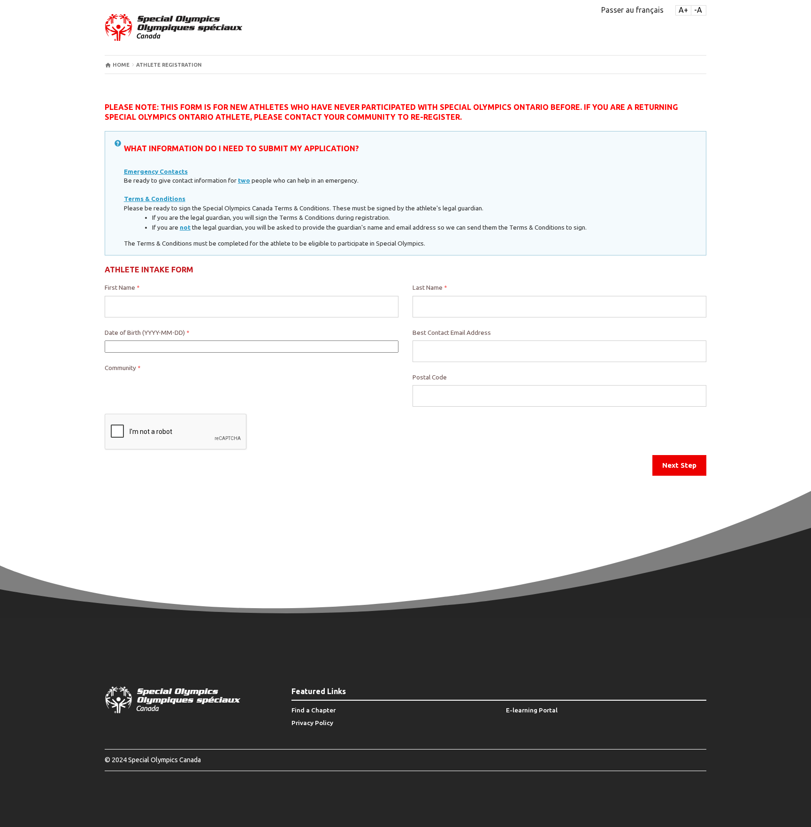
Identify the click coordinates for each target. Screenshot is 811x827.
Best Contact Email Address (452, 332)
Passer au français (632, 10)
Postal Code (430, 377)
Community (122, 367)
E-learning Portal (532, 710)
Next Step (679, 465)
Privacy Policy (312, 723)
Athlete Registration (169, 65)
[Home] (173, 27)
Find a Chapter (313, 710)
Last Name (430, 287)
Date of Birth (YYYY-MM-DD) (147, 332)
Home (121, 65)
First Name (122, 287)
